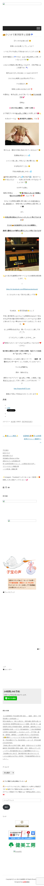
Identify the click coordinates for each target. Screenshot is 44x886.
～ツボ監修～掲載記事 (10, 469)
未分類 (13, 421)
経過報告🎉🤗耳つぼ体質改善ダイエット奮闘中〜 (32, 439)
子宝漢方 (6, 450)
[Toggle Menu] (38, 28)
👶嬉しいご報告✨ (10, 436)
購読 (6, 807)
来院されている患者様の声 (11, 461)
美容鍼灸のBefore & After (11, 458)
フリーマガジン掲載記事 (11, 466)
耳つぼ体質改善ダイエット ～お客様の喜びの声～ (19, 464)
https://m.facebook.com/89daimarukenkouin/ (22, 289)
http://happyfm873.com (22, 388)
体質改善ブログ (8, 455)
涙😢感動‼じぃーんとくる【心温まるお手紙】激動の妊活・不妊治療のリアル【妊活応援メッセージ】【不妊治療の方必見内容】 (22, 740)
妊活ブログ (6, 453)
